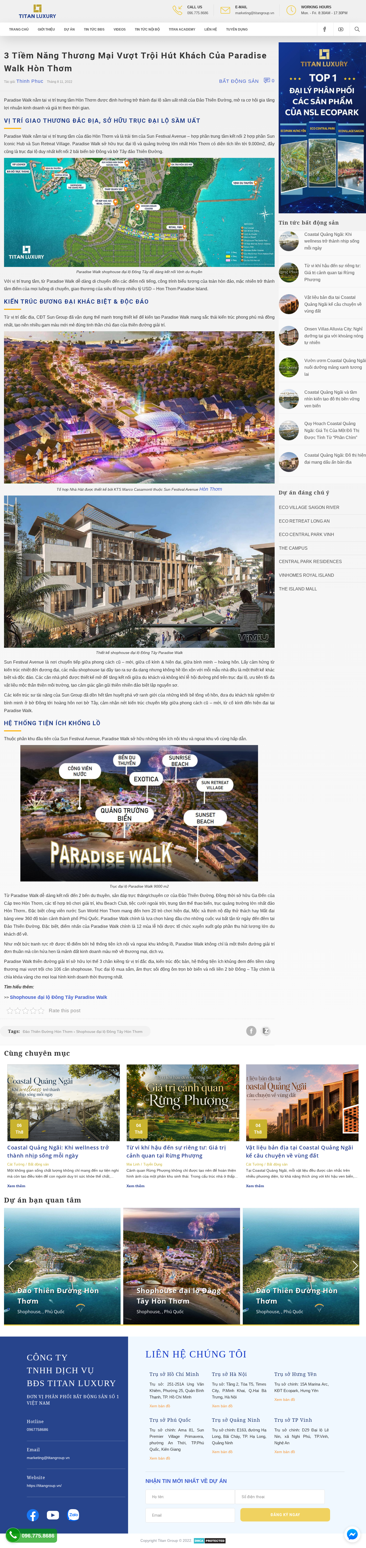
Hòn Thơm (210, 489)
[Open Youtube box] (341, 29)
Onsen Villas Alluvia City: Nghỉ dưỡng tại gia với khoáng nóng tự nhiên (333, 336)
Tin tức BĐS (94, 29)
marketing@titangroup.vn (254, 13)
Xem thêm (16, 1186)
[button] (354, 1266)
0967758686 (37, 1429)
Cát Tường (15, 1164)
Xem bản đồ (160, 1406)
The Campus (293, 548)
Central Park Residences (310, 561)
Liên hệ (210, 29)
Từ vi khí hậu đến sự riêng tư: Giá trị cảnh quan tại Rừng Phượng (332, 272)
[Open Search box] (358, 29)
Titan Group (168, 1540)
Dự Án (69, 29)
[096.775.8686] (13, 1535)
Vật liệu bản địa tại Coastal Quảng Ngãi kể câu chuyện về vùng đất (333, 304)
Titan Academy (182, 29)
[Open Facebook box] (325, 29)
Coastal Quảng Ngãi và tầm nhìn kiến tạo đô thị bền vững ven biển (332, 399)
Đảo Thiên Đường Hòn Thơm (48, 1031)
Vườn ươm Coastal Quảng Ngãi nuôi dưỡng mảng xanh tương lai (335, 367)
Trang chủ (19, 29)
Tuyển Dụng (237, 29)
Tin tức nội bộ (147, 29)
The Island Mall (298, 589)
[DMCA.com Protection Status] (209, 1540)
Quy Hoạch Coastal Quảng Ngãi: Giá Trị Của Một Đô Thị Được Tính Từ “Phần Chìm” (331, 430)
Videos (120, 29)
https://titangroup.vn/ (44, 1485)
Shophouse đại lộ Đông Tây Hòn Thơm (109, 1031)
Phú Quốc (55, 1312)
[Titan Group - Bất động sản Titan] (37, 11)
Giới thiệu (46, 29)
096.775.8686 (197, 13)
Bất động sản (239, 81)
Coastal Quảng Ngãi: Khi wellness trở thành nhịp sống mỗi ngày (331, 241)
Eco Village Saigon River (309, 507)
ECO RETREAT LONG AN (304, 521)
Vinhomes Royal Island (306, 575)
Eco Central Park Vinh (306, 534)
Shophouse (28, 1312)
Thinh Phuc (29, 81)
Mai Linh (133, 1164)
